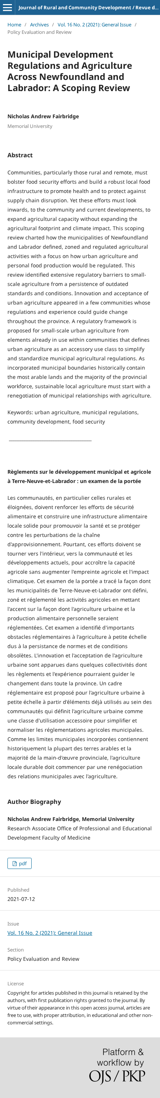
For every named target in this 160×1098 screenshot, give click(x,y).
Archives (39, 24)
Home (14, 24)
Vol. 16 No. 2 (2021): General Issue (94, 24)
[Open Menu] (7, 7)
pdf (22, 863)
